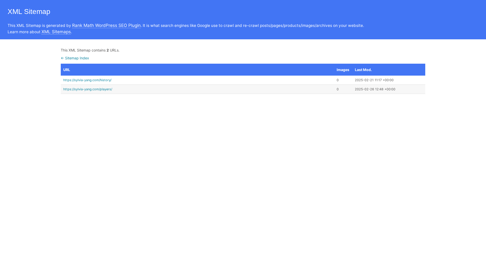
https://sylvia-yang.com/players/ (87, 89)
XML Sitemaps (56, 31)
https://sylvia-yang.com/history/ (87, 80)
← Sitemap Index (75, 58)
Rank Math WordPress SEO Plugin (106, 25)
